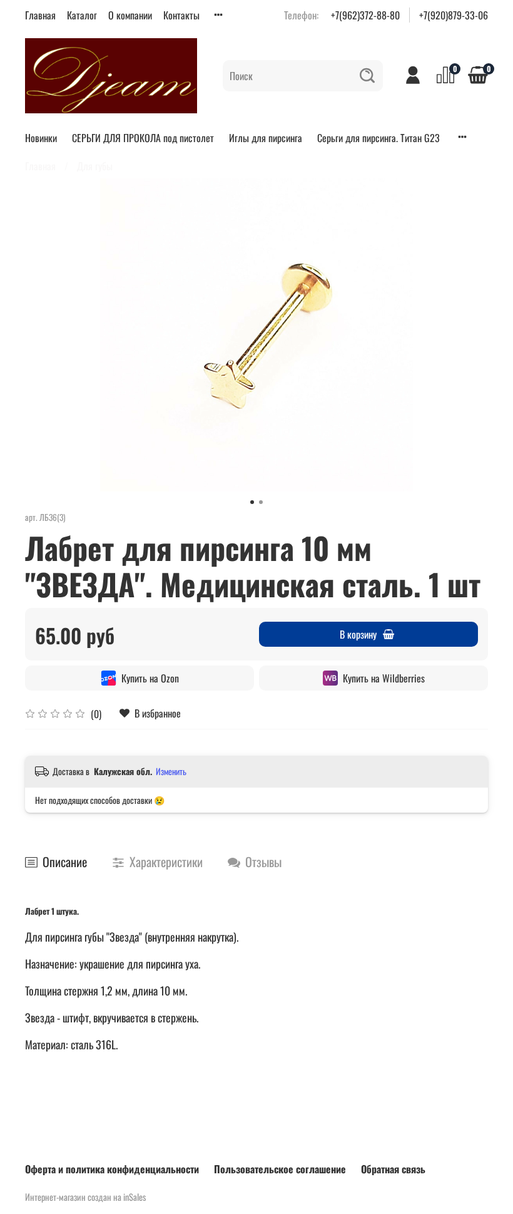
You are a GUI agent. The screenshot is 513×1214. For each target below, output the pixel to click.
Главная (40, 15)
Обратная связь (393, 1168)
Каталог (82, 15)
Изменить (171, 771)
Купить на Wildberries (384, 678)
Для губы (95, 165)
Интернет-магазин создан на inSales (85, 1196)
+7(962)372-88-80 (365, 15)
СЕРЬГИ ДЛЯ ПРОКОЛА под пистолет (143, 137)
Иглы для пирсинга (265, 137)
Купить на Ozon (150, 678)
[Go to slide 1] (252, 502)
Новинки (41, 137)
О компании (130, 15)
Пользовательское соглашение (280, 1168)
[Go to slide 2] (261, 502)
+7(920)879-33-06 (453, 15)
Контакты (181, 15)
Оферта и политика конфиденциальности (112, 1168)
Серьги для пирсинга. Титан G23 (378, 137)
